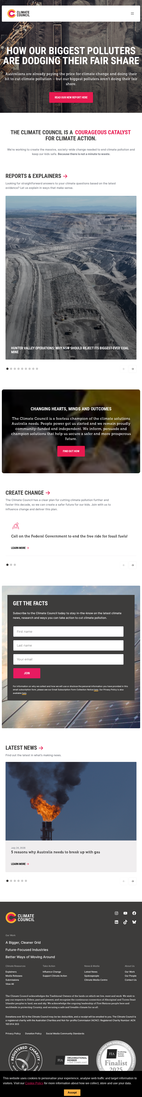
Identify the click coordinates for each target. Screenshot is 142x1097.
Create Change (25, 493)
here (96, 689)
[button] (7, 369)
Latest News (21, 748)
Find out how (71, 451)
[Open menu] (132, 13)
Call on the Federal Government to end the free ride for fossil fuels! (69, 536)
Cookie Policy (34, 1083)
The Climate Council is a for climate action (71, 135)
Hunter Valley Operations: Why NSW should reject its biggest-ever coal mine (70, 350)
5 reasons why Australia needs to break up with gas (55, 852)
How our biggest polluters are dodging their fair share (71, 56)
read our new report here (71, 97)
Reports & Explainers (33, 176)
